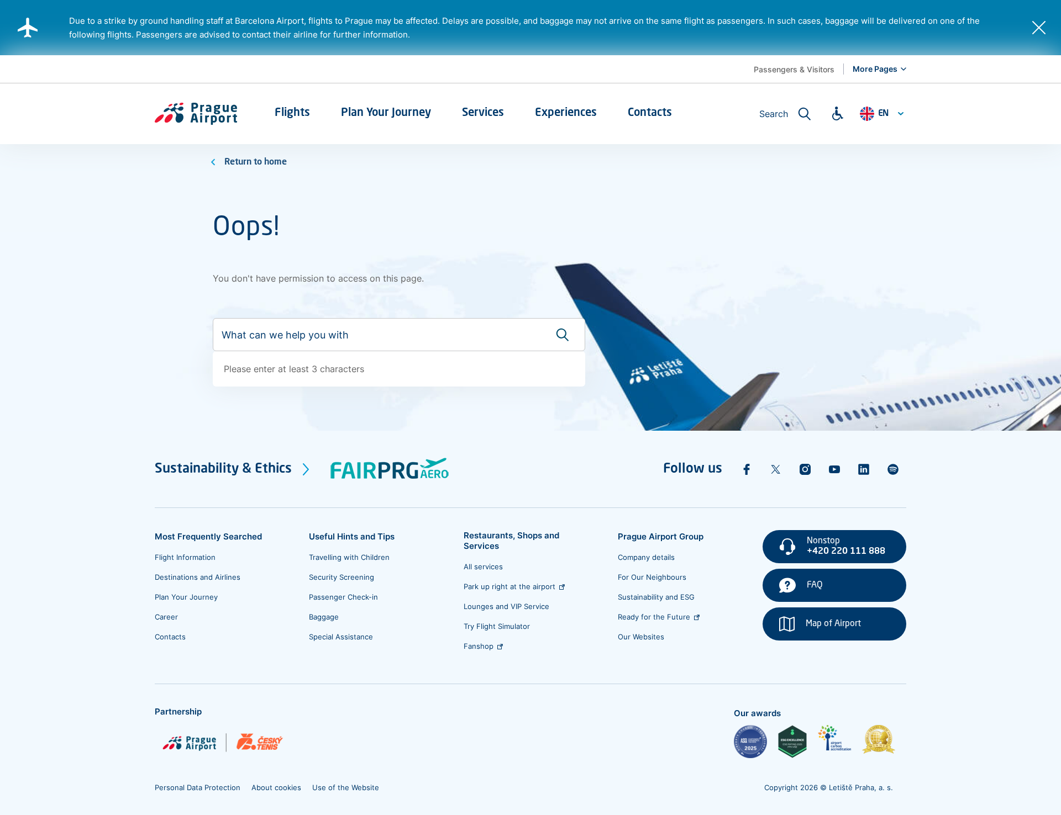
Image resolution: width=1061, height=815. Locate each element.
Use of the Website (345, 787)
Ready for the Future (654, 616)
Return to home (255, 162)
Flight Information (185, 557)
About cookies (276, 787)
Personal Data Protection (197, 787)
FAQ (815, 585)
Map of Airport (833, 624)
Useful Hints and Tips (352, 536)
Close (1039, 28)
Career (166, 616)
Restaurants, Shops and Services (511, 540)
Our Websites (641, 636)
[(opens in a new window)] (750, 741)
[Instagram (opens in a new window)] (805, 469)
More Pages (875, 68)
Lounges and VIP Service (506, 606)
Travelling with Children (349, 557)
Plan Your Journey (186, 596)
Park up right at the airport (509, 586)
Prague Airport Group (660, 536)
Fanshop (478, 646)
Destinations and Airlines (197, 577)
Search (773, 113)
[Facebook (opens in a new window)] (746, 469)
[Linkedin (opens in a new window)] (863, 469)
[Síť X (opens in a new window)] (776, 469)
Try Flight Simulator (497, 626)
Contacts (170, 636)
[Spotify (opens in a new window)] (893, 469)
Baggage (324, 616)
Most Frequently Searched (208, 536)
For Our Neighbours (652, 577)
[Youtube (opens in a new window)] (834, 469)
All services (483, 566)
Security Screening (341, 577)
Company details (646, 557)
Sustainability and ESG (656, 596)
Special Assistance (341, 636)
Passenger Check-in (343, 596)
